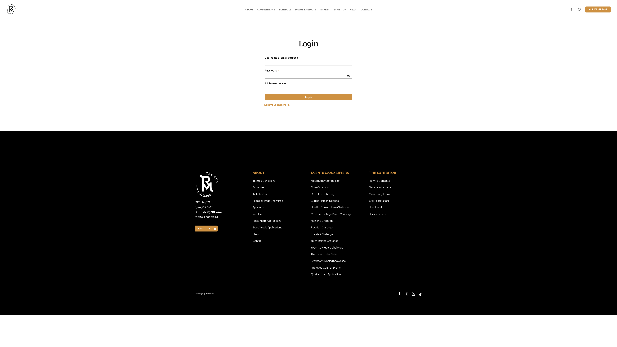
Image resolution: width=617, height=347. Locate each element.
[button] (206, 228)
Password (277, 70)
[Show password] (348, 76)
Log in (308, 96)
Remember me (277, 83)
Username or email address (288, 57)
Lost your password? (277, 104)
